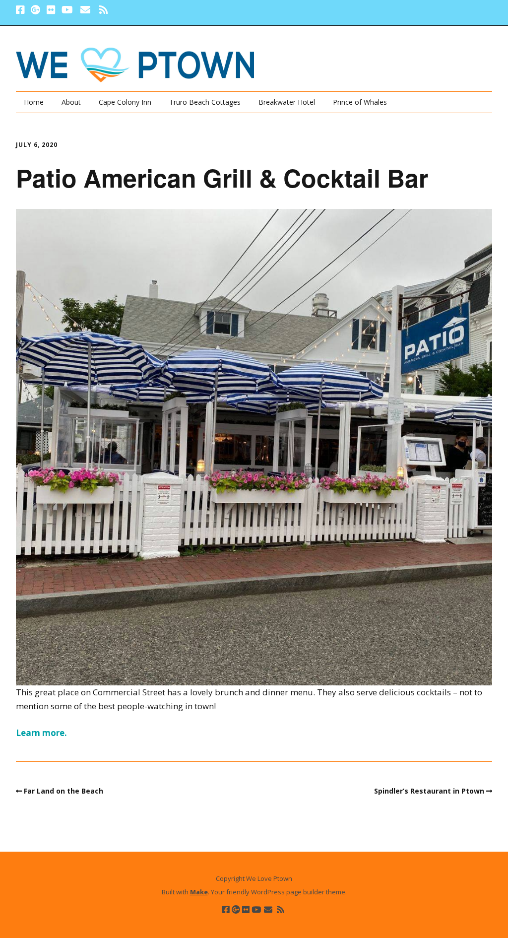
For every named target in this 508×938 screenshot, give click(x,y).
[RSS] (103, 10)
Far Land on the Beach (63, 791)
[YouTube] (67, 10)
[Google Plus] (36, 10)
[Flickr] (51, 10)
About (71, 102)
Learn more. (41, 732)
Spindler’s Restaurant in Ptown (429, 791)
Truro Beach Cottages (205, 102)
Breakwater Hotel (286, 102)
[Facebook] (21, 10)
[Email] (85, 10)
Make (199, 891)
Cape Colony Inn (125, 102)
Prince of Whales (360, 102)
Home (34, 102)
